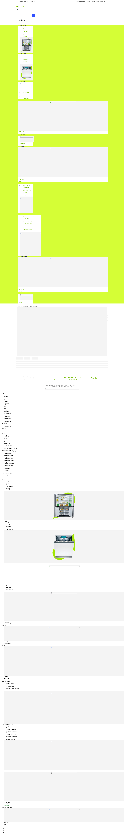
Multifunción (21, 179)
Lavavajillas (23, 53)
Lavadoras (22, 81)
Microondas (23, 134)
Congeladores (23, 256)
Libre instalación (26, 63)
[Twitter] (27, 378)
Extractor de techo (27, 231)
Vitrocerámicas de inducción (10, 448)
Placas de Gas (26, 187)
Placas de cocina (24, 183)
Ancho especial (26, 33)
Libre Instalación (7, 421)
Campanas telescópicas (28, 227)
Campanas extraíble (27, 223)
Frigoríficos (23, 25)
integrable (6, 411)
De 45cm (25, 56)
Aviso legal (94, 378)
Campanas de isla (27, 218)
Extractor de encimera (27, 229)
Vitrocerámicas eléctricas (10, 446)
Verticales (6, 472)
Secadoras (22, 100)
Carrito (3, 830)
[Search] (33, 15)
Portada (18, 306)
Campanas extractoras (25, 214)
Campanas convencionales (29, 216)
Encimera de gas (26, 185)
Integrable (25, 36)
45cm (5, 406)
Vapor (5, 438)
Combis (24, 34)
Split (21, 302)
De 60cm (25, 58)
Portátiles (22, 301)
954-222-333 (8, 827)
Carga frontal (26, 92)
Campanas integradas (28, 226)
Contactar (2, 827)
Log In (3, 832)
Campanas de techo (27, 220)
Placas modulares (27, 189)
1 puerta (24, 28)
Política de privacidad (94, 377)
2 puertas (25, 29)
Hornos (22, 146)
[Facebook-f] (32, 378)
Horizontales (21, 287)
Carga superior (26, 94)
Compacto (25, 59)
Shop (22, 306)
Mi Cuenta (4, 828)
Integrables (22, 143)
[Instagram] (23, 378)
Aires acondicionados (25, 292)
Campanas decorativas (28, 221)
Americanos (25, 31)
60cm (5, 408)
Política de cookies (94, 377)
